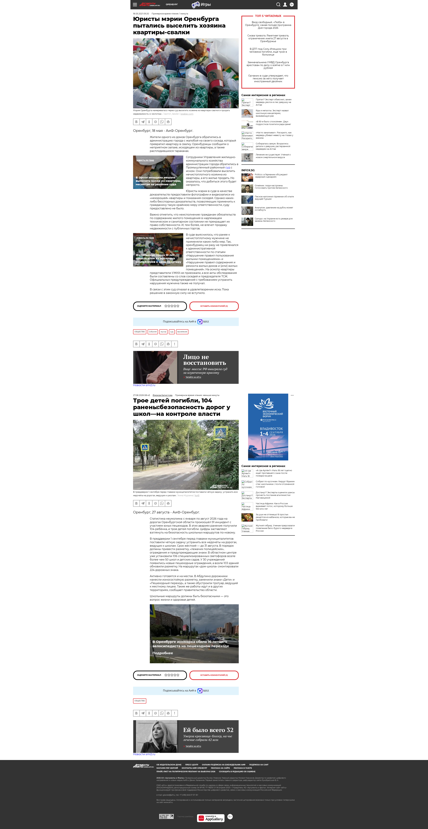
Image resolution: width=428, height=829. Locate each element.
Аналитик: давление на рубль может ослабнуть (274, 208)
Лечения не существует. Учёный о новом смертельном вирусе (273, 156)
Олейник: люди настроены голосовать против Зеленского (271, 186)
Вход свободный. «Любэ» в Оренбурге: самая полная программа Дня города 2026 (268, 25)
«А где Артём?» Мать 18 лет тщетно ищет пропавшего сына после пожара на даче (274, 473)
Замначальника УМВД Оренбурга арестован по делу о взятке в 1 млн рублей (268, 65)
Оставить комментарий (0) (214, 306)
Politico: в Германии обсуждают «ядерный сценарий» (271, 175)
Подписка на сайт (258, 765)
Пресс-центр (191, 765)
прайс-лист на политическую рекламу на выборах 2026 (185, 772)
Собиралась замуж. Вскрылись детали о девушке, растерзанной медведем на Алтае (273, 146)
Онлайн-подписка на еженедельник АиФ (223, 765)
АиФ (197, 495)
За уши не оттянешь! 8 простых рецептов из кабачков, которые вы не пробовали (275, 517)
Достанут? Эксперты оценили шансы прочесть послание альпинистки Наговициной (275, 495)
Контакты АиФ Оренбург (194, 768)
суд (228, 167)
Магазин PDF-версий (167, 768)
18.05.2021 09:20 (141, 13)
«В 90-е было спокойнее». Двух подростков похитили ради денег (273, 122)
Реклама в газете (243, 768)
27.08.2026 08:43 (141, 395)
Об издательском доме (168, 765)
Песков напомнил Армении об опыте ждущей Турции (274, 197)
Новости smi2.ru (144, 385)
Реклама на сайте (220, 768)
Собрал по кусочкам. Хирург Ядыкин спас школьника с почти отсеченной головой (275, 484)
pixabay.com (187, 114)
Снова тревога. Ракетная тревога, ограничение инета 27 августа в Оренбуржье (268, 38)
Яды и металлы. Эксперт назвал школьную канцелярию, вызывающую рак (272, 113)
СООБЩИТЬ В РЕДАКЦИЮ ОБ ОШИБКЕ (237, 772)
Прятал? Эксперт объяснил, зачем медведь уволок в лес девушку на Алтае (273, 102)
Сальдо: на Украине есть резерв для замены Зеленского (274, 220)
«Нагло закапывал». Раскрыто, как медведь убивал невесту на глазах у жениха (274, 135)
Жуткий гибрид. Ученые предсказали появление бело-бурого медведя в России (275, 528)
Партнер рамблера (185, 816)
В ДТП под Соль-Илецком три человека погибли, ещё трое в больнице (268, 52)
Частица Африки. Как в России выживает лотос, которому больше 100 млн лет (274, 506)
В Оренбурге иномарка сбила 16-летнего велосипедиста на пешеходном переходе (190, 644)
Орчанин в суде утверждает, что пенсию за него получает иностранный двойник (268, 78)
